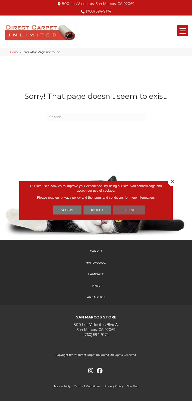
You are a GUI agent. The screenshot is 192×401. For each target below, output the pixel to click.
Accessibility (62, 386)
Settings (129, 210)
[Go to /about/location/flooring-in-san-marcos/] (96, 327)
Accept (67, 210)
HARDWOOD (96, 262)
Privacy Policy (113, 386)
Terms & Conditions (87, 386)
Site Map (132, 386)
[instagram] (90, 371)
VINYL (96, 285)
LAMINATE (96, 274)
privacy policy (71, 197)
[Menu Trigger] (182, 30)
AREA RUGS (96, 297)
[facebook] (99, 371)
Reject (97, 210)
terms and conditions (109, 197)
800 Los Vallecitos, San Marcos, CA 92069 (98, 4)
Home (14, 52)
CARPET (96, 251)
